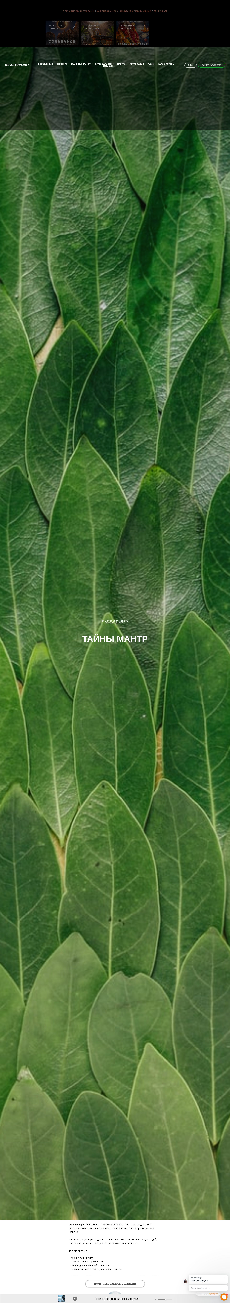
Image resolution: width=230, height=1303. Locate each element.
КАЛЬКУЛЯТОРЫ (166, 64)
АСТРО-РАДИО (137, 64)
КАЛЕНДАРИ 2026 (104, 64)
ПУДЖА (151, 64)
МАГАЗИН (108, 66)
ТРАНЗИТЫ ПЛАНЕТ (81, 64)
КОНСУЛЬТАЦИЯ (45, 64)
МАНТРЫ (121, 64)
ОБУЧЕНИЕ (61, 64)
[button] (115, 1283)
